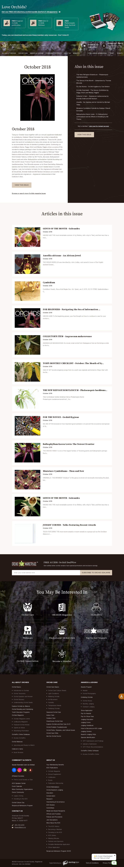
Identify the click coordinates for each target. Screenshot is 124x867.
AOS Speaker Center (19, 783)
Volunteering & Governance (55, 802)
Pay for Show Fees (87, 716)
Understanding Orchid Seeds (23, 702)
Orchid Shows (87, 701)
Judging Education (87, 719)
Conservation (50, 796)
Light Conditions (53, 693)
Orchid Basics (16, 687)
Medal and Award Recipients (55, 811)
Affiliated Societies (18, 776)
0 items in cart (93, 45)
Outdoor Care (50, 718)
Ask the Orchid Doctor (53, 736)
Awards (85, 690)
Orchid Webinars (17, 742)
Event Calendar (17, 786)
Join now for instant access (99, 126)
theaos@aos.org (20, 827)
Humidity (51, 702)
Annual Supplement (54, 774)
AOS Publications (52, 768)
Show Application (86, 710)
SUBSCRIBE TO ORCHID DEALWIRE (96, 573)
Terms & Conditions (92, 863)
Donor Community (18, 792)
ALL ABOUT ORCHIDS (9, 53)
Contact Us (17, 811)
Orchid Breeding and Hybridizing (22, 709)
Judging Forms (86, 722)
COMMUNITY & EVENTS (53, 53)
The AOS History (53, 826)
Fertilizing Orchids (54, 708)
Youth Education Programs (21, 712)
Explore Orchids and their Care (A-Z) (58, 724)
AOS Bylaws (50, 805)
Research (49, 799)
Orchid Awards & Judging (54, 790)
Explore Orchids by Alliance (21, 706)
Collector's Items (17, 749)
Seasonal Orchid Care (53, 712)
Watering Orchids (53, 696)
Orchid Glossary (19, 699)
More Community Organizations (22, 789)
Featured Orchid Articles (21, 725)
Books (50, 780)
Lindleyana (51, 777)
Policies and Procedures (54, 817)
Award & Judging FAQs (88, 734)
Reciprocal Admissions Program (22, 805)
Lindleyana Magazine (21, 722)
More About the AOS (53, 823)
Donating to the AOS (21, 799)
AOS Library (52, 835)
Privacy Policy (107, 863)
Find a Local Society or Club (23, 779)
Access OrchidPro (20, 738)
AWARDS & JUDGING (36, 53)
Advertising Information (21, 731)
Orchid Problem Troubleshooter (56, 727)
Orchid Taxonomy (20, 693)
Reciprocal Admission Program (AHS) (58, 851)
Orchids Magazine (18, 715)
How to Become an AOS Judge (91, 728)
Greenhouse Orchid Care (54, 721)
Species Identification (88, 737)
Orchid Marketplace (52, 787)
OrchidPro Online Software (90, 751)
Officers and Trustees (53, 814)
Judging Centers (86, 731)
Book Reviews (18, 752)
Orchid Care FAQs (52, 733)
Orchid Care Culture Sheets (57, 690)
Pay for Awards (86, 713)
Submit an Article (19, 728)
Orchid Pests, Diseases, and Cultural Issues (60, 730)
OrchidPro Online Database (21, 734)
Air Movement (52, 699)
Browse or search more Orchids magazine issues (29, 193)
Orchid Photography (89, 693)
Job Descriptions (52, 820)
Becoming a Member (55, 829)
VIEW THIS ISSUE (22, 185)
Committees (50, 808)
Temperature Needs (54, 705)
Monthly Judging (88, 704)
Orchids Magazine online (22, 719)
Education (49, 793)
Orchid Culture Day (18, 802)
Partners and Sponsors (55, 841)
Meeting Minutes (53, 838)
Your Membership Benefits (55, 765)
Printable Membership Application (59, 844)
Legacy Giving (18, 796)
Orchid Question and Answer (23, 696)
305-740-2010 (19, 825)
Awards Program (86, 687)
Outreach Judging (88, 707)
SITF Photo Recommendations (93, 747)
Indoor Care (50, 715)
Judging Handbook (87, 725)
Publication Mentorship (55, 783)
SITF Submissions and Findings (93, 741)
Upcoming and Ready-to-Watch (24, 745)
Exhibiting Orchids (87, 697)
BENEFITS (76, 53)
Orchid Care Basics (52, 687)
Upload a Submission (90, 744)
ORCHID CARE (23, 53)
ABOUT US (67, 53)
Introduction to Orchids (21, 690)
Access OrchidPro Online (91, 754)
